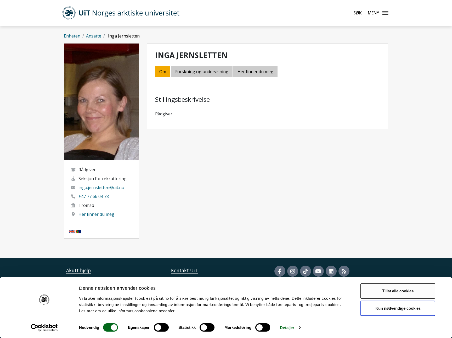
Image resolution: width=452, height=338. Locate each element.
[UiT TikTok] (305, 271)
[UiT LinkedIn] (331, 271)
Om (162, 71)
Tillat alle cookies (398, 291)
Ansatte (93, 36)
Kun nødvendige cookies (398, 308)
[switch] (161, 327)
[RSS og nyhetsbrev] (343, 271)
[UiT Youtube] (318, 271)
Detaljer (287, 327)
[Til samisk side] (78, 231)
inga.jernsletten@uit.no (101, 187)
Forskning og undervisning (201, 71)
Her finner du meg (96, 214)
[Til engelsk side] (72, 231)
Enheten (72, 36)
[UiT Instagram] (292, 271)
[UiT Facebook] (279, 271)
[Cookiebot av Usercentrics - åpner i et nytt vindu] (44, 328)
